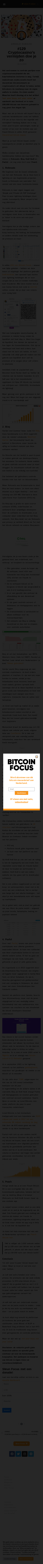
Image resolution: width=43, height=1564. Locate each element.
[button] (37, 757)
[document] (21, 782)
